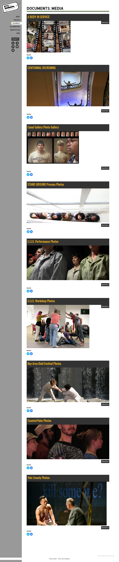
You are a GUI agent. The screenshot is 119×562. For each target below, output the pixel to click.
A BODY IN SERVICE (39, 16)
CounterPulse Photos (39, 420)
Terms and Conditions (64, 558)
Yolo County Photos (39, 477)
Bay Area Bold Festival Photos (44, 363)
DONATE (15, 39)
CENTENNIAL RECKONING (42, 67)
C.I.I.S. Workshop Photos (41, 300)
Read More (105, 22)
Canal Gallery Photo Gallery (43, 127)
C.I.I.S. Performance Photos (43, 241)
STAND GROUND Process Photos (46, 184)
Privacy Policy (53, 558)
